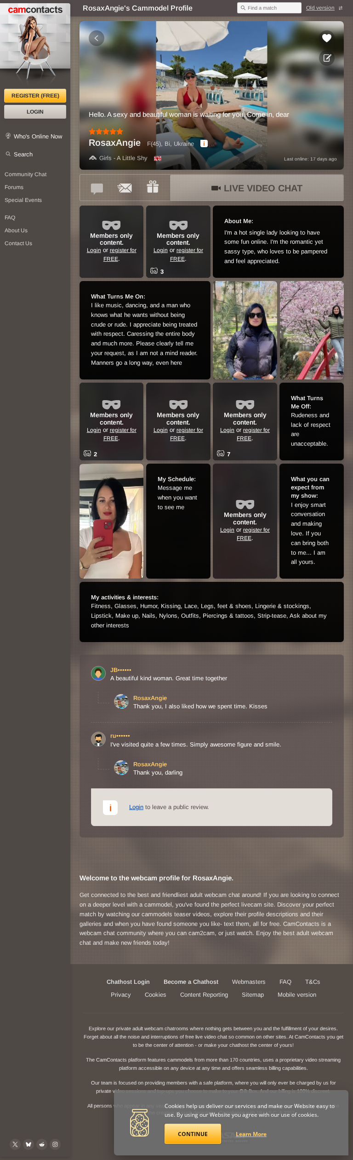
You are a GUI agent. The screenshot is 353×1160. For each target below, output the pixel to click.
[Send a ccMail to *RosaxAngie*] (125, 188)
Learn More (251, 1134)
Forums (14, 187)
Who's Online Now (38, 136)
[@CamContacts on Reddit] (41, 1144)
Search (23, 154)
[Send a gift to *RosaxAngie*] (152, 188)
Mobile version (297, 994)
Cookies (155, 994)
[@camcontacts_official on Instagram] (55, 1144)
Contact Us (18, 243)
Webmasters (249, 981)
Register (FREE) (35, 95)
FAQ (10, 217)
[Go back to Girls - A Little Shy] (96, 38)
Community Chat (25, 174)
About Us (16, 230)
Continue (193, 1134)
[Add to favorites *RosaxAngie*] (327, 38)
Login (35, 112)
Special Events (23, 200)
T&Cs (312, 981)
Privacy (121, 994)
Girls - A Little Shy (123, 158)
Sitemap (253, 994)
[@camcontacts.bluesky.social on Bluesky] (28, 1144)
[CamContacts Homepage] (35, 46)
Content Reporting (204, 994)
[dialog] (204, 143)
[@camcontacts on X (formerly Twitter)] (15, 1144)
